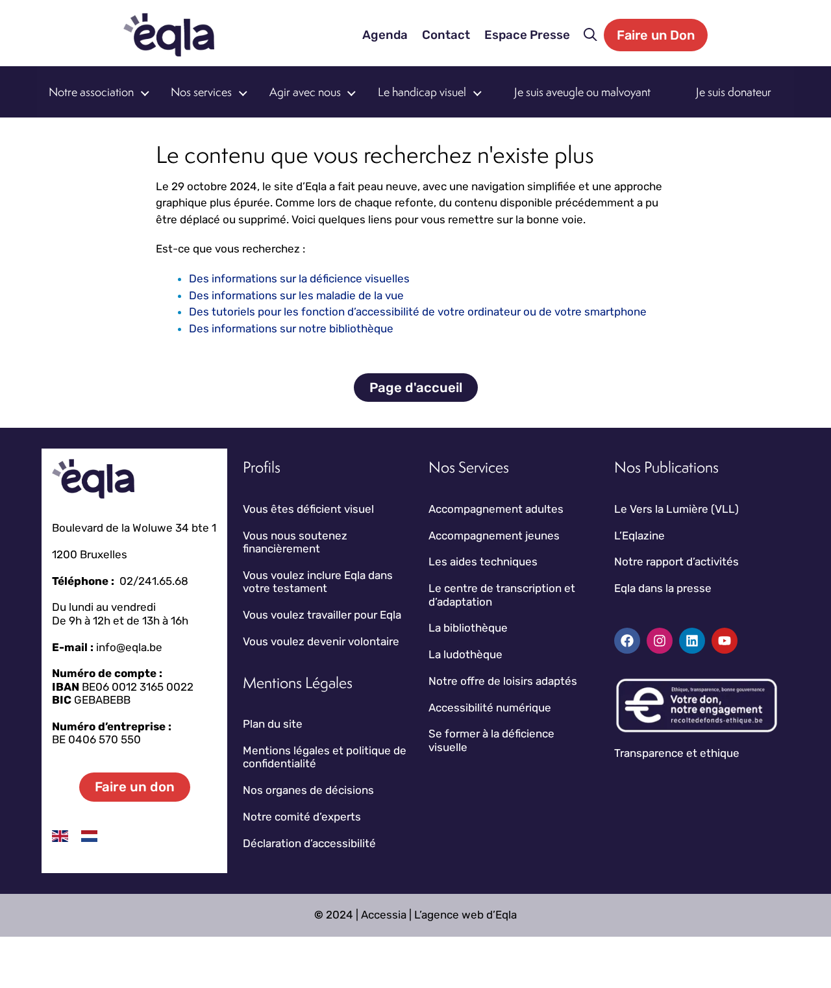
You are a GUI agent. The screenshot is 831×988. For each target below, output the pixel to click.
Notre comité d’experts (302, 816)
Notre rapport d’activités (676, 561)
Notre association (91, 91)
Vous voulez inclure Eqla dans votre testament (318, 582)
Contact (446, 35)
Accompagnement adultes (496, 508)
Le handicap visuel (422, 91)
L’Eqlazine (639, 535)
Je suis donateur (733, 91)
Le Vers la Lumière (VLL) (676, 508)
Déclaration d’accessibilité (309, 843)
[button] (590, 35)
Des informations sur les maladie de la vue (296, 295)
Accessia (383, 914)
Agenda (385, 35)
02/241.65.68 (153, 580)
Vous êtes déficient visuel (308, 508)
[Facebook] (627, 641)
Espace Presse (527, 35)
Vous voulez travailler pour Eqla (322, 614)
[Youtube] (725, 641)
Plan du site (273, 723)
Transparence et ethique (676, 753)
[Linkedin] (692, 641)
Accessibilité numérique (489, 707)
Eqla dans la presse (663, 588)
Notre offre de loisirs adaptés (502, 680)
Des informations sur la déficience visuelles (299, 278)
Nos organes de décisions (308, 790)
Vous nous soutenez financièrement (295, 542)
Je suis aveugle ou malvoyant (582, 91)
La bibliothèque (468, 627)
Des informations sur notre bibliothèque (291, 328)
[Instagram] (660, 641)
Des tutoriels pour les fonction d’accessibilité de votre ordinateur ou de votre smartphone (418, 311)
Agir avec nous (305, 91)
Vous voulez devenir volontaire (321, 641)
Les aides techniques (483, 561)
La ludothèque (465, 654)
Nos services (201, 91)
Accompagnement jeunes (494, 535)
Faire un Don (656, 35)
